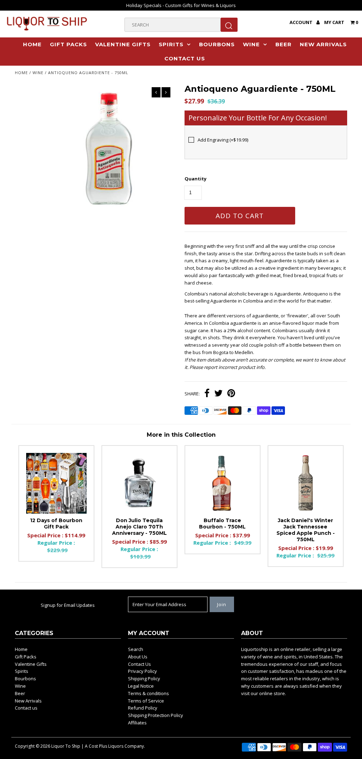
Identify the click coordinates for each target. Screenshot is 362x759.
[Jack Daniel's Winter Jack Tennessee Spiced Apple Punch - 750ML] (305, 483)
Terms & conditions (148, 693)
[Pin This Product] (231, 394)
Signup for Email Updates (68, 605)
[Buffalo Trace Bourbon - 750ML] (222, 483)
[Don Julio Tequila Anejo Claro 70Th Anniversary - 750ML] (139, 483)
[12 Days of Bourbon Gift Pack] (56, 483)
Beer (283, 44)
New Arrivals (323, 44)
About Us (137, 656)
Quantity (195, 178)
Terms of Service (146, 701)
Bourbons (217, 44)
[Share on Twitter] (218, 394)
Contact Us (139, 664)
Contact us (184, 58)
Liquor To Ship (65, 746)
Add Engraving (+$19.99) (223, 140)
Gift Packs (68, 44)
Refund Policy (142, 708)
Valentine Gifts (123, 44)
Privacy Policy (142, 671)
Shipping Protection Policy (155, 715)
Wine (251, 44)
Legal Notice (141, 686)
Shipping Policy (144, 678)
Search (135, 649)
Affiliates (137, 722)
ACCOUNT (302, 22)
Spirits (171, 44)
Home (32, 44)
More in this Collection (181, 434)
